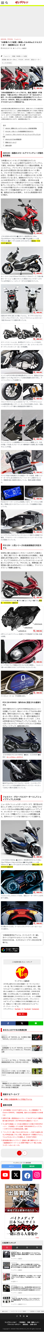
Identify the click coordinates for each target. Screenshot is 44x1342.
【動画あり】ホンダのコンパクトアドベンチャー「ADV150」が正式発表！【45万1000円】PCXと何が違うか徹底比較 (16, 1085)
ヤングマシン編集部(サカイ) (19, 1304)
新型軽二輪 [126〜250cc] (9, 59)
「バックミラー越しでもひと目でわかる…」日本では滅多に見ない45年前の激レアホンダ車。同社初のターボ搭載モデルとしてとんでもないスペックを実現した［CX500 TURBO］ (23, 1134)
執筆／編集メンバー (33, 1322)
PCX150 (21, 59)
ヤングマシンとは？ (11, 1322)
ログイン (11, 1166)
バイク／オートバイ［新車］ (19, 1311)
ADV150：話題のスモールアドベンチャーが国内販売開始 (20, 128)
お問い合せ (33, 1324)
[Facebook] (8, 1023)
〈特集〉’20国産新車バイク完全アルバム (17, 1099)
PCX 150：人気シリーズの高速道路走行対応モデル (18, 131)
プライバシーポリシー (14, 1324)
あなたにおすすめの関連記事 (12, 139)
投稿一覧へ (21, 1014)
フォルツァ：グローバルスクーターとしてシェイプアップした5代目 (22, 135)
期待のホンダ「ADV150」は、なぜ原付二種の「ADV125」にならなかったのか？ (16, 1038)
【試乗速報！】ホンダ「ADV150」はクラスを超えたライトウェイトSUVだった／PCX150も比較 (16, 1050)
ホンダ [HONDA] (7, 63)
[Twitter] (22, 1023)
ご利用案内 (22, 1322)
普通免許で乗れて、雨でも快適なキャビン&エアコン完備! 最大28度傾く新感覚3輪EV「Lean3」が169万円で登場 (26, 1254)
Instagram (35, 1009)
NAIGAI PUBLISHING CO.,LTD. (20, 1329)
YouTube (18, 1009)
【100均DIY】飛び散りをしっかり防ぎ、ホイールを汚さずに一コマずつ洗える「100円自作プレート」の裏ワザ (26, 1277)
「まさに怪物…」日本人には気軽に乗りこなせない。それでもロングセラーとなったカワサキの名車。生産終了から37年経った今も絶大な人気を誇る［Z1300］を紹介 (26, 1266)
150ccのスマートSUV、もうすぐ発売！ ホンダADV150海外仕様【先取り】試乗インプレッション (16, 1073)
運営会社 (25, 1324)
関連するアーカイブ (9, 142)
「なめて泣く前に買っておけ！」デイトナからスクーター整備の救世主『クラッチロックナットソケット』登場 (26, 1300)
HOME (6, 1311)
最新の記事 (7, 145)
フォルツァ (7, 56)
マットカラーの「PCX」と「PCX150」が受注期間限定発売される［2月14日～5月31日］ (16, 1061)
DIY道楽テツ (14, 1281)
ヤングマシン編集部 (20, 48)
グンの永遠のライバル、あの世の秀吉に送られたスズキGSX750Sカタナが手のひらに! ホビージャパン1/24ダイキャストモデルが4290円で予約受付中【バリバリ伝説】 (26, 1288)
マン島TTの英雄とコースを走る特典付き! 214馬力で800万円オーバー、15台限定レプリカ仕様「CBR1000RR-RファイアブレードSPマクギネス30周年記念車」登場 (23, 1126)
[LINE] (35, 1023)
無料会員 (31, 1166)
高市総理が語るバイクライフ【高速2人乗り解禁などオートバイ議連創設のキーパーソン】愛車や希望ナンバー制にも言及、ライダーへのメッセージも (23, 1142)
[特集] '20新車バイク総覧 (19, 56)
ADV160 (27, 59)
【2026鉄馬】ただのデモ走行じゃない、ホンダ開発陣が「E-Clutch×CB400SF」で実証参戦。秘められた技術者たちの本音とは (23, 1112)
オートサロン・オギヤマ (15, 757)
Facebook (27, 1009)
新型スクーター (35, 59)
